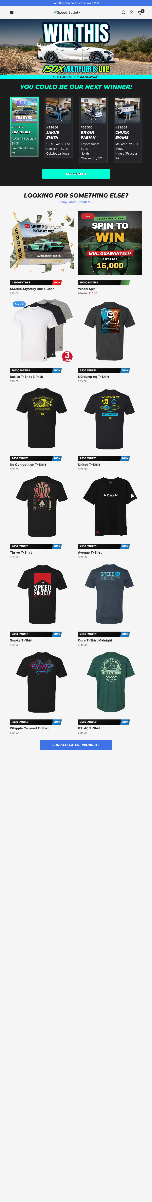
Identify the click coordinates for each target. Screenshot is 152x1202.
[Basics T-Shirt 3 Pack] (42, 331)
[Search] (124, 12)
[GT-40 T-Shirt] (110, 682)
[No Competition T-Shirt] (42, 419)
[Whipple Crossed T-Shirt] (42, 682)
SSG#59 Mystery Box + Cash (32, 289)
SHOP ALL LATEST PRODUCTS (76, 745)
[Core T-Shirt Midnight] (110, 594)
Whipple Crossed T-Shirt (29, 728)
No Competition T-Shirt (28, 465)
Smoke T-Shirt (21, 640)
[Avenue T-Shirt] (110, 506)
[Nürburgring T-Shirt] (110, 331)
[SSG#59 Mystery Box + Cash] (42, 243)
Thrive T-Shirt (21, 552)
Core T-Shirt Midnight (95, 640)
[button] (76, 174)
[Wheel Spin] (110, 243)
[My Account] (131, 12)
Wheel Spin (87, 289)
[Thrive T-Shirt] (42, 506)
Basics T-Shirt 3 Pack (26, 377)
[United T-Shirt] (110, 419)
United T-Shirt (89, 465)
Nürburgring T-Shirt (93, 377)
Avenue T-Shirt (90, 552)
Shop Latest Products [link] (74, 201)
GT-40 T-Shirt (89, 728)
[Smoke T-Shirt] (42, 594)
